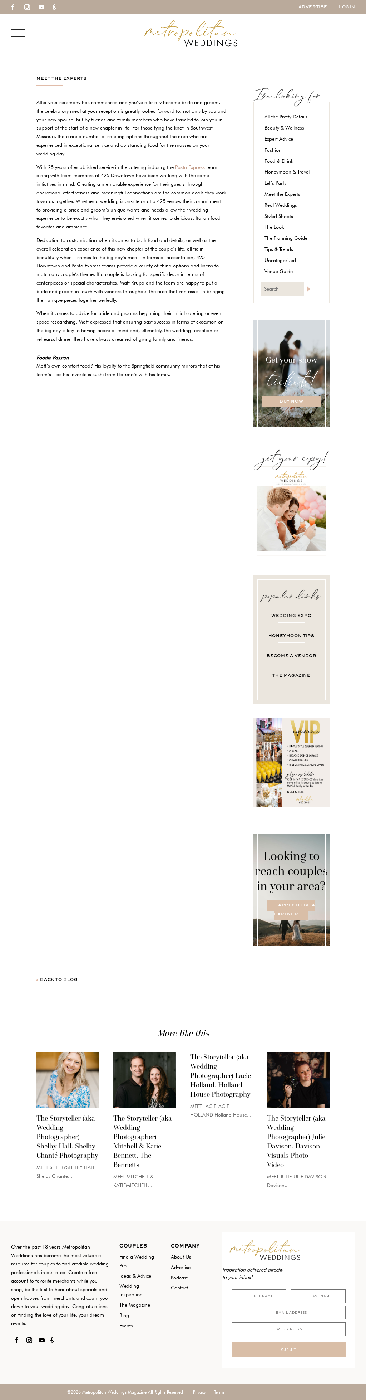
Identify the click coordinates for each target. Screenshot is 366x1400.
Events (126, 1325)
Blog (124, 1315)
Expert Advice (278, 139)
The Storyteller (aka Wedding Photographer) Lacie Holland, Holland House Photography (220, 1075)
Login (347, 7)
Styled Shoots (278, 216)
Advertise (312, 7)
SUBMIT (288, 1350)
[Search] (313, 289)
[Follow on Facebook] (13, 7)
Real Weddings (280, 205)
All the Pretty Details (285, 117)
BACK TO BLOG (59, 980)
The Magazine (134, 1305)
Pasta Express (190, 167)
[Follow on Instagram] (27, 7)
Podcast (179, 1277)
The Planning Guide (285, 238)
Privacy (199, 1392)
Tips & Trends (278, 249)
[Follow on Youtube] (41, 7)
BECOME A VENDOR (291, 656)
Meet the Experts (61, 79)
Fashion (273, 150)
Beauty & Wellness (284, 128)
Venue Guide (278, 271)
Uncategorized (280, 260)
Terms (219, 1392)
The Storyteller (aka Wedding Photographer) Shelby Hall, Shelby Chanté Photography (67, 1136)
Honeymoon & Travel (287, 172)
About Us (181, 1257)
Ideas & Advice (135, 1276)
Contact (179, 1287)
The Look (274, 227)
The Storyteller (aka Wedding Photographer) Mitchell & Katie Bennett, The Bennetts (142, 1141)
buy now (291, 401)
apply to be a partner (294, 910)
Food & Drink (278, 161)
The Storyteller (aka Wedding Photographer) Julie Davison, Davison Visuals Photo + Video (296, 1141)
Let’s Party (275, 183)
